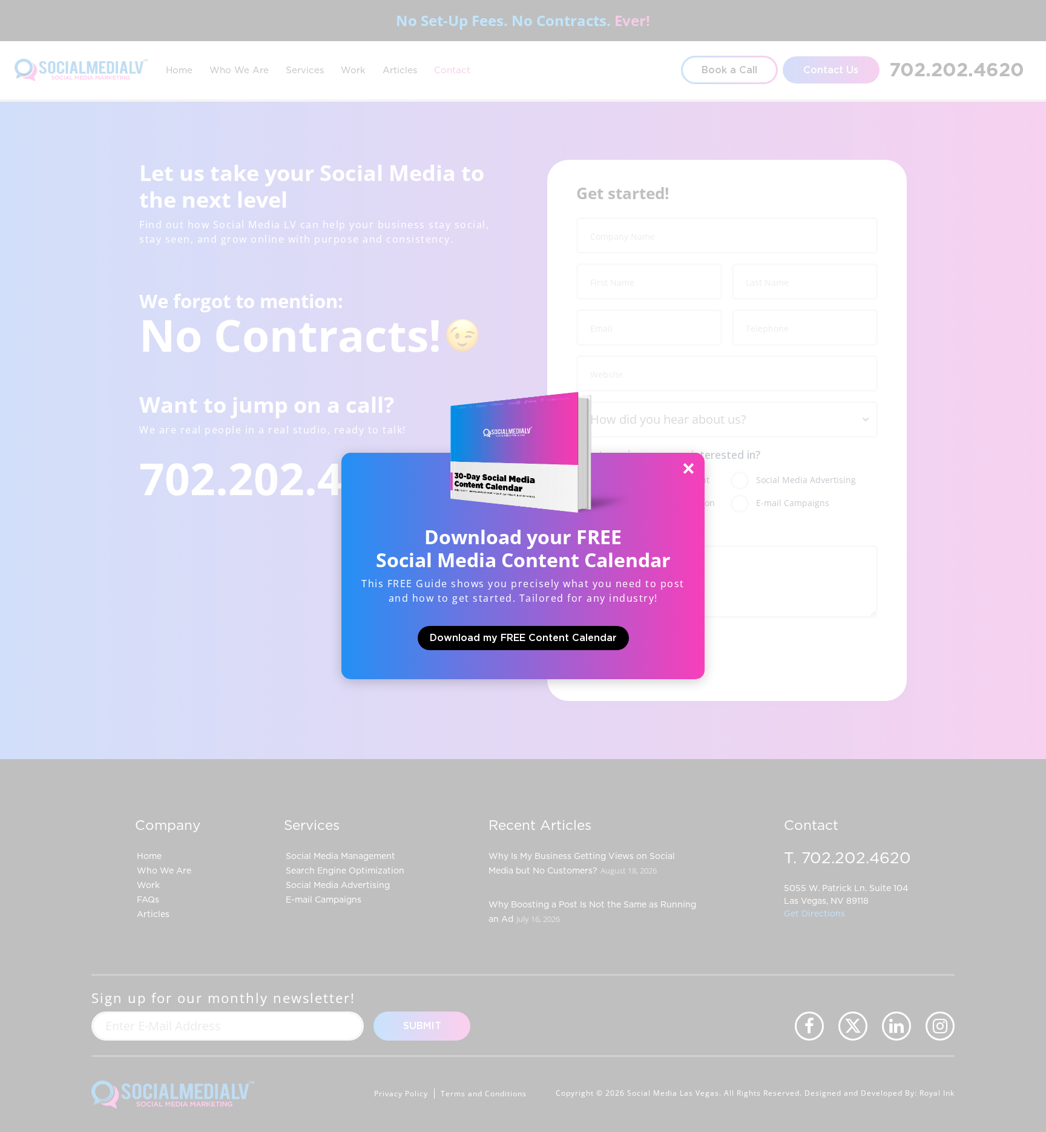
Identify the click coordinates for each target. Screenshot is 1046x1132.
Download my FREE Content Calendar (523, 638)
